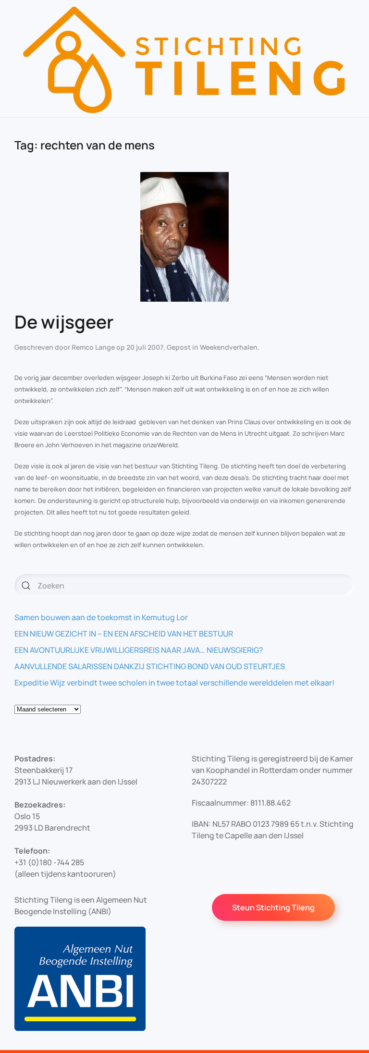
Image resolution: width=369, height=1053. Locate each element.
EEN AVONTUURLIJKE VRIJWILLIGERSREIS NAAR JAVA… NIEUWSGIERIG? (138, 650)
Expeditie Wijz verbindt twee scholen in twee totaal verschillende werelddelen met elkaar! (174, 682)
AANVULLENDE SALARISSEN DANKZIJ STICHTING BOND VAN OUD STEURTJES (149, 666)
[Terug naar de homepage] (184, 58)
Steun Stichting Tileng (273, 907)
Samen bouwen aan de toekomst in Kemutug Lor (101, 617)
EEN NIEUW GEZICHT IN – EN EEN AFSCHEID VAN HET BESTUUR (123, 633)
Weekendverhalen (229, 347)
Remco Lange (93, 347)
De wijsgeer (63, 321)
